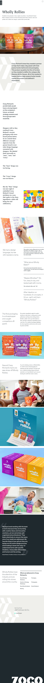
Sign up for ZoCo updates (33, 642)
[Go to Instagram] (7, 668)
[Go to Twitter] (10, 668)
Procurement (37, 668)
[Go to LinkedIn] (5, 668)
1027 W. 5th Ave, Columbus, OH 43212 (12, 650)
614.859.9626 (6, 652)
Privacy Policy (30, 668)
